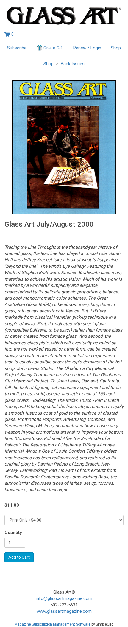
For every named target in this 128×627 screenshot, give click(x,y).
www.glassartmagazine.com (64, 611)
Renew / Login (87, 48)
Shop (116, 48)
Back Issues (73, 63)
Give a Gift (53, 48)
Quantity (13, 532)
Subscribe (16, 48)
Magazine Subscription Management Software (52, 624)
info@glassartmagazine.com (64, 598)
